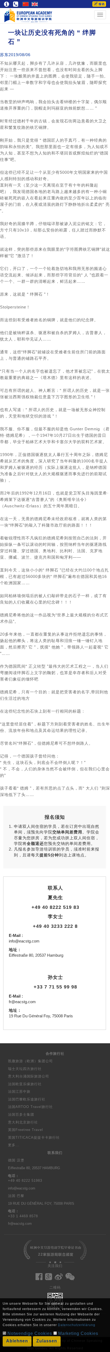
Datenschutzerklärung (76, 1325)
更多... (13, 1145)
